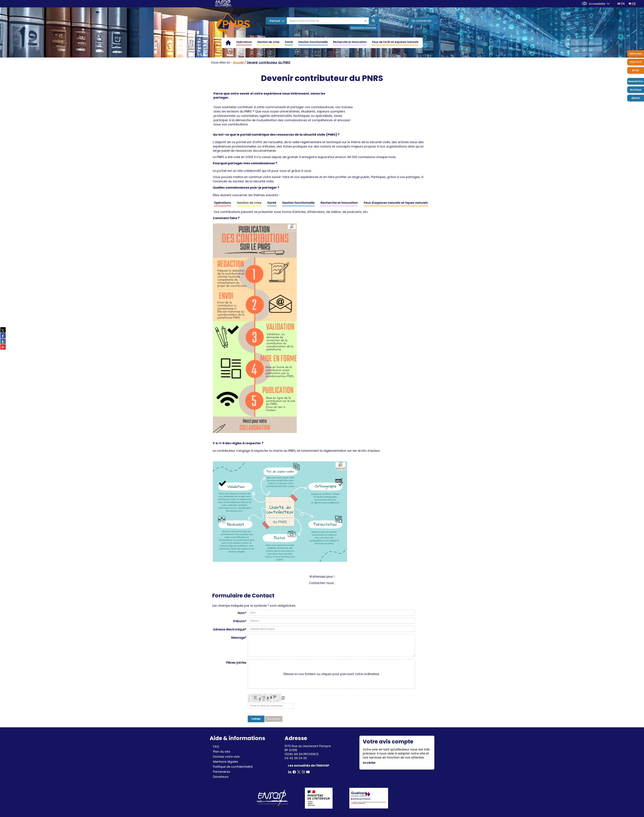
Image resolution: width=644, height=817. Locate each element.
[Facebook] (294, 772)
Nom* (242, 613)
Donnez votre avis (226, 756)
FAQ (216, 746)
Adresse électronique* (229, 629)
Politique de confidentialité (233, 767)
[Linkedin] (290, 772)
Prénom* (239, 621)
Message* (238, 637)
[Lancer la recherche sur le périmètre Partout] (373, 20)
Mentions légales (225, 762)
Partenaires (221, 772)
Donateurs (221, 777)
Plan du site (221, 751)
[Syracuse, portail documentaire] (233, 23)
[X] (299, 772)
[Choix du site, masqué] (606, 3)
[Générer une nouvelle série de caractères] (283, 698)
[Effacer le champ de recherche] (365, 20)
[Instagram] (303, 772)
